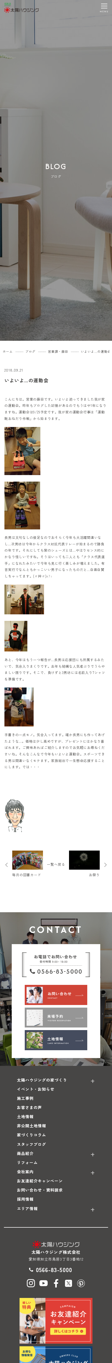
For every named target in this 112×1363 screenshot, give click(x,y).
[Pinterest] (81, 1283)
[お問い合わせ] (56, 995)
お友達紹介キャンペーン (40, 1180)
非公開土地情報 (31, 1125)
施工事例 (25, 1098)
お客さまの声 (29, 1107)
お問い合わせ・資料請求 (40, 1190)
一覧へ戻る (56, 864)
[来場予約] (56, 1017)
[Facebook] (56, 1283)
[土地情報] (56, 1040)
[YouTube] (43, 1283)
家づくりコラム (31, 1134)
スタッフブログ (31, 1144)
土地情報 (25, 1116)
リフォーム (27, 1162)
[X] (68, 1283)
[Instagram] (31, 1283)
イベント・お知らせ (35, 1089)
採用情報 (25, 1199)
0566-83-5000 (54, 1269)
